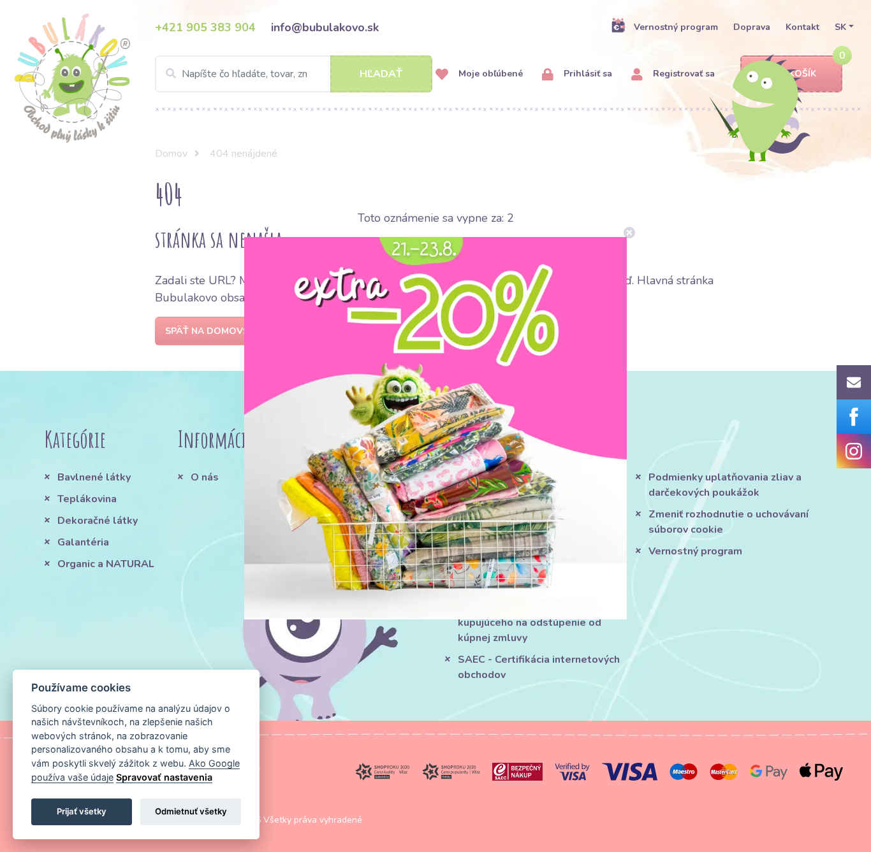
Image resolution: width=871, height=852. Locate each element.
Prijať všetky (81, 811)
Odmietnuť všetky (191, 811)
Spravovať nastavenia (164, 777)
